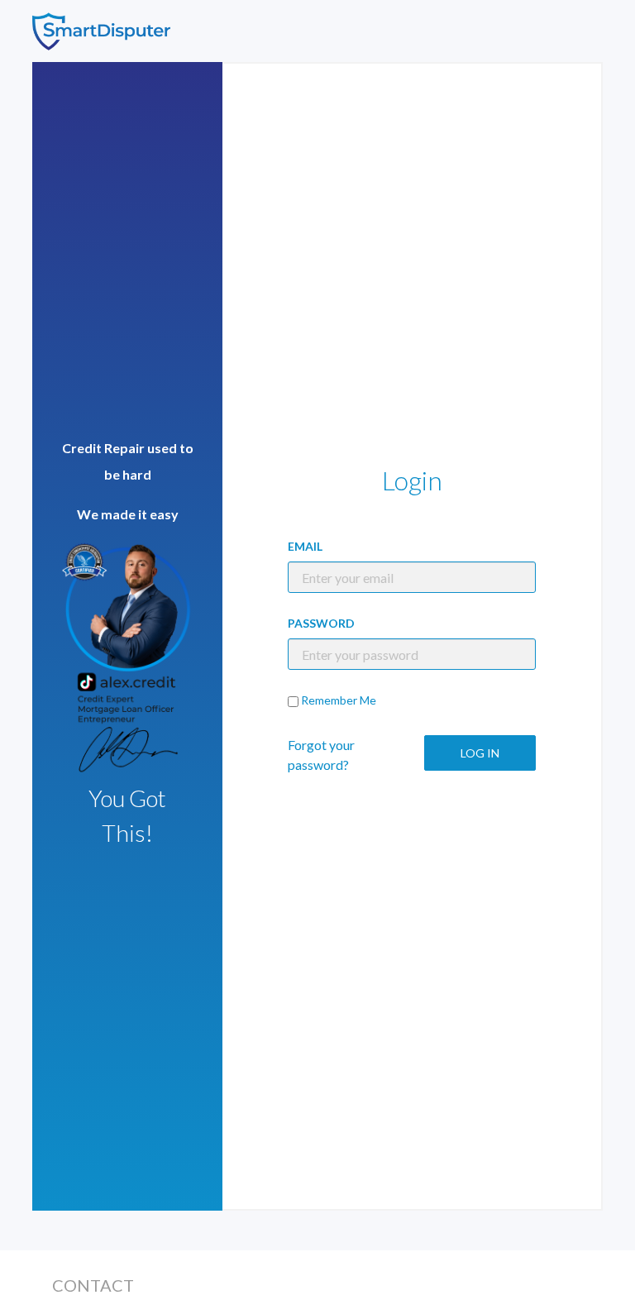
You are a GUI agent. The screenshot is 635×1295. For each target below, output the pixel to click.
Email (305, 546)
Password (321, 623)
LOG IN (480, 753)
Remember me (338, 700)
